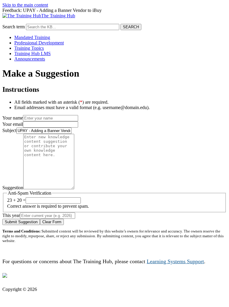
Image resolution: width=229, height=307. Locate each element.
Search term (13, 26)
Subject (9, 130)
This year (11, 215)
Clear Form (51, 222)
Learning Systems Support (175, 261)
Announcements (29, 58)
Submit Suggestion (21, 222)
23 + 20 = (16, 200)
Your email (12, 124)
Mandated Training (32, 37)
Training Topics (29, 48)
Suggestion (12, 187)
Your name (12, 117)
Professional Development (39, 42)
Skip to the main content (25, 4)
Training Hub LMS (32, 53)
